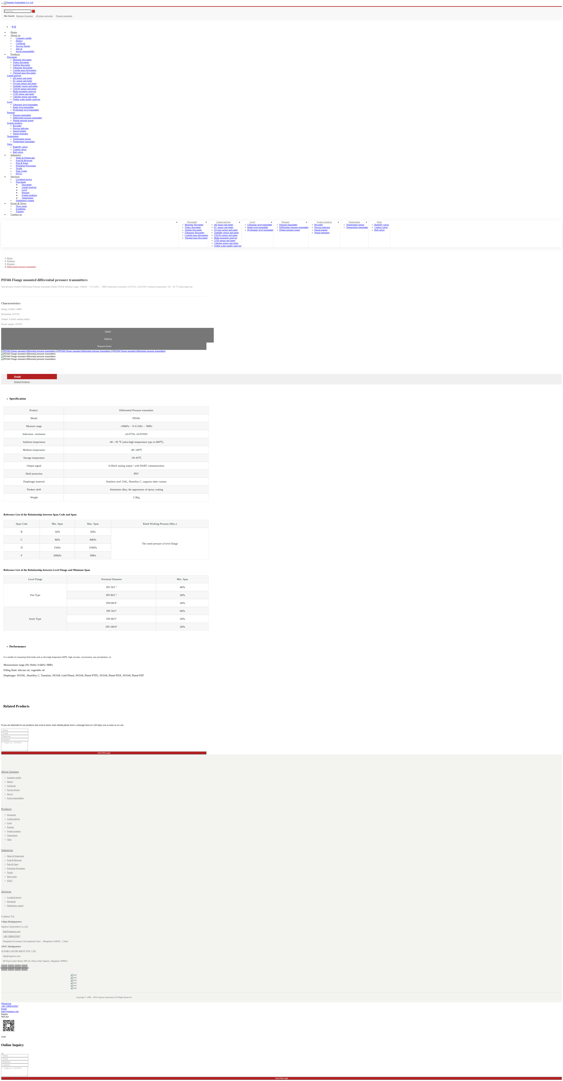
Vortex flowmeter (21, 62)
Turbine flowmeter (21, 65)
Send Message (103, 753)
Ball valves (379, 230)
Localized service (14, 897)
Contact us (16, 214)
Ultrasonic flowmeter (22, 67)
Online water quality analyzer (26, 99)
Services (15, 176)
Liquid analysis (14, 75)
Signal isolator (19, 131)
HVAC (9, 881)
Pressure (11, 112)
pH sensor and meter (44, 16)
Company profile (14, 778)
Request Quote (104, 346)
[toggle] (2, 3)
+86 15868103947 (11, 936)
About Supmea (10, 771)
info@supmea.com (11, 931)
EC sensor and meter (22, 81)
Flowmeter (192, 222)
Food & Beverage (14, 860)
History (10, 782)
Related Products (22, 382)
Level (9, 102)
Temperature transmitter (24, 141)
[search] (4, 4)
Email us (108, 339)
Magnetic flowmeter (24, 16)
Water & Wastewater (15, 856)
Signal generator (20, 133)
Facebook (4, 967)
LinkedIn (11, 967)
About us (15, 35)
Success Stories (13, 790)
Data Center (12, 877)
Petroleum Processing (26, 166)
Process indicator (21, 128)
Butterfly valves (20, 147)
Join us (10, 794)
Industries (16, 155)
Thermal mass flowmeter (24, 73)
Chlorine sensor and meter (25, 96)
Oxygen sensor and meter (25, 83)
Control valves (381, 227)
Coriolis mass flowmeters (24, 70)
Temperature (13, 136)
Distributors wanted (15, 906)
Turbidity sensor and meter (25, 86)
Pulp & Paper (12, 864)
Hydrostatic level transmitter (26, 110)
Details (17, 376)
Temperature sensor (22, 139)
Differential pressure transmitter (27, 118)
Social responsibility (25, 51)
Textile (10, 872)
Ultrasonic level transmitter (25, 104)
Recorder (17, 125)
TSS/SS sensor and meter (24, 89)
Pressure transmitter (64, 16)
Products (15, 54)
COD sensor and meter (23, 94)
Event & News (18, 203)
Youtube (18, 967)
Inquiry (108, 331)
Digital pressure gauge (23, 120)
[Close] (2, 1053)
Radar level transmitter (23, 107)
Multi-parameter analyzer (24, 91)
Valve (9, 144)
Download (11, 901)
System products (14, 123)
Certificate (11, 786)
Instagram (24, 967)
